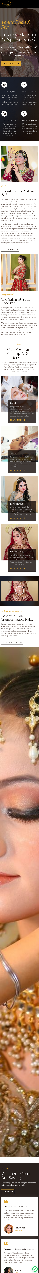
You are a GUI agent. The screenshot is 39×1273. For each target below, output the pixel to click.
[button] (36, 4)
